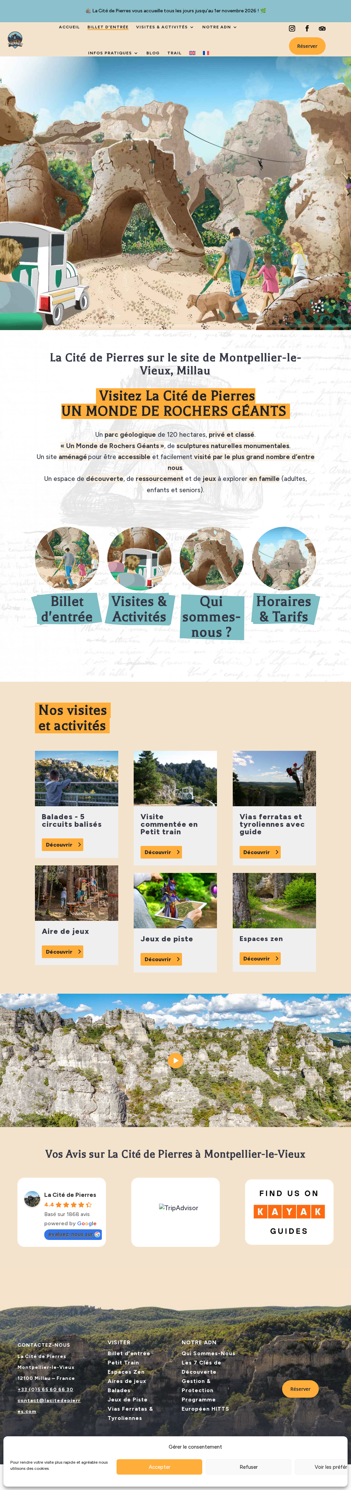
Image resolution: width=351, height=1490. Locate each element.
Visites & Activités (162, 27)
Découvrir (59, 844)
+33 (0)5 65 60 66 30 (45, 1390)
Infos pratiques (110, 53)
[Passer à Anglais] (192, 53)
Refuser (249, 1467)
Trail (174, 53)
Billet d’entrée (108, 27)
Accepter (159, 1467)
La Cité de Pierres (70, 1195)
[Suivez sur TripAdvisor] (322, 28)
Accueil (69, 27)
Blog (153, 53)
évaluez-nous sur (70, 1234)
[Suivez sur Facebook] (307, 28)
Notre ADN (216, 27)
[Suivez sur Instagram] (292, 28)
